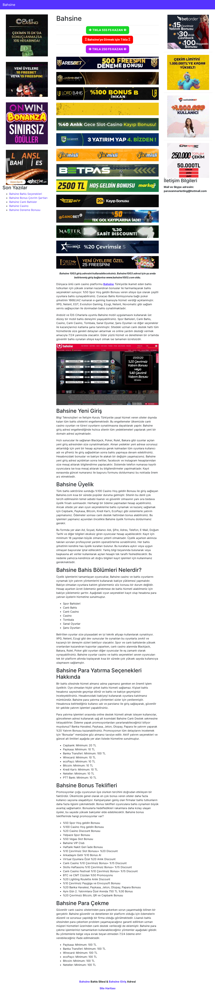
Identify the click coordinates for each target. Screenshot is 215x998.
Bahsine (9, 5)
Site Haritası (107, 988)
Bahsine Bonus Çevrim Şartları (28, 197)
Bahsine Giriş (117, 981)
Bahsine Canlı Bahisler (23, 202)
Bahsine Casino (19, 206)
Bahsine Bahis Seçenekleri (25, 193)
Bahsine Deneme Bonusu (24, 210)
